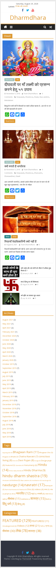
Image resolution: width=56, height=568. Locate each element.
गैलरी (42, 526)
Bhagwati (6, 457)
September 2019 (9, 368)
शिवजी (48, 499)
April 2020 (6, 352)
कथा (17, 162)
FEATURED (9, 80)
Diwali (36, 97)
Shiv (30, 489)
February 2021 (8, 332)
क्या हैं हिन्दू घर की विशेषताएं (29, 281)
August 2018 (7, 420)
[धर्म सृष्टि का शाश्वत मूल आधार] (10, 294)
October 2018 (8, 412)
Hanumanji (30, 465)
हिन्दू (21, 504)
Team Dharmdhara (31, 93)
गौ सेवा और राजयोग (21, 6)
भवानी (4, 499)
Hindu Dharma (34, 470)
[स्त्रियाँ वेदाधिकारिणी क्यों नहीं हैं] (28, 207)
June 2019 (6, 380)
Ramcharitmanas (12, 489)
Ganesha (19, 465)
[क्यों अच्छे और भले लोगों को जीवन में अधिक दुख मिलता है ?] (10, 267)
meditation (37, 480)
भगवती (41, 493)
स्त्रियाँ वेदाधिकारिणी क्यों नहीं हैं (20, 241)
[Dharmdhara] (5, 27)
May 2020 (6, 348)
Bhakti (14, 456)
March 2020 (7, 356)
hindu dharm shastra (24, 475)
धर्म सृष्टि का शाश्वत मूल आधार (30, 295)
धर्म (13, 494)
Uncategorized (9, 526)
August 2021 (7, 319)
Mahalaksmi (8, 100)
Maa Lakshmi (44, 97)
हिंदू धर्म (9, 504)
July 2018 (6, 424)
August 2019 (7, 372)
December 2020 (9, 336)
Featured (10, 465)
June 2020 (6, 344)
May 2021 (6, 324)
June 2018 (6, 428)
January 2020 (7, 360)
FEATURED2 (40, 521)
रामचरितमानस (25, 499)
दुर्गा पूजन (8, 494)
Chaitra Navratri (28, 456)
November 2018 (9, 408)
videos (39, 489)
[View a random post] (51, 27)
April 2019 (6, 388)
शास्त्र (14, 237)
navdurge (13, 485)
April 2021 (6, 328)
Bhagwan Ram (26, 452)
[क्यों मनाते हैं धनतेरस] (28, 131)
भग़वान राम (49, 494)
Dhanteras (29, 97)
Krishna (15, 480)
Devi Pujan (26, 460)
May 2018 (6, 432)
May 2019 (6, 384)
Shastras (23, 489)
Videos (23, 525)
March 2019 (7, 392)
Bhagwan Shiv (46, 452)
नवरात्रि (23, 493)
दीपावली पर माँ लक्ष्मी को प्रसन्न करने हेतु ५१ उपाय (27, 87)
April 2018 (6, 436)
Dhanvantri (38, 173)
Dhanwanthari (9, 176)
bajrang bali (7, 453)
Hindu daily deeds (16, 471)
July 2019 (6, 376)
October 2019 (8, 364)
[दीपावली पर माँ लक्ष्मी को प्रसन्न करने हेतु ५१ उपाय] (28, 42)
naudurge (46, 480)
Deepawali (20, 97)
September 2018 (9, 416)
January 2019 (7, 400)
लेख (17, 80)
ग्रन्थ (48, 526)
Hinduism (6, 480)
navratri (34, 484)
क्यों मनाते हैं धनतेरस (14, 166)
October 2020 (8, 340)
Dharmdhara (28, 17)
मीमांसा (8, 237)
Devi (15, 461)
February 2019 (8, 396)
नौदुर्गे (34, 494)
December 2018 (9, 404)
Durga (38, 461)
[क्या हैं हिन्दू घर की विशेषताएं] (10, 280)
